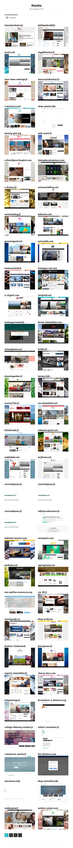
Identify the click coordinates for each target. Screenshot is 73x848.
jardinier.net (11, 565)
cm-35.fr (42, 592)
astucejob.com (45, 241)
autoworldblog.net (48, 187)
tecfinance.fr (44, 457)
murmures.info (12, 781)
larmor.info (44, 376)
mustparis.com (46, 538)
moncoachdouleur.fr (48, 79)
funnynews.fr (45, 646)
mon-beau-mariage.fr (16, 79)
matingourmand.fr (14, 322)
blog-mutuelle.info (48, 781)
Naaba (36, 5)
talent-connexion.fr (48, 727)
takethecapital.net (48, 430)
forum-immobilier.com (50, 322)
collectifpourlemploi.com (18, 160)
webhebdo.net (12, 457)
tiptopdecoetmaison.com (51, 160)
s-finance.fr (11, 187)
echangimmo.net (13, 349)
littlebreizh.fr (12, 430)
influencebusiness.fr (49, 511)
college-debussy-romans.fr (19, 727)
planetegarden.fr (14, 376)
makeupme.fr (12, 808)
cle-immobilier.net (47, 403)
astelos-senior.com (48, 808)
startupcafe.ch (12, 619)
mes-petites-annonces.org (18, 592)
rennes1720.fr (12, 403)
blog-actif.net (45, 619)
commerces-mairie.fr (15, 754)
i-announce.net (13, 106)
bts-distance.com (47, 754)
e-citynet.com (12, 295)
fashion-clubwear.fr (15, 646)
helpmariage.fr (12, 700)
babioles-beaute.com (16, 538)
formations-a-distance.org (52, 700)
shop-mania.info (47, 106)
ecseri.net (10, 52)
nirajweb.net (45, 295)
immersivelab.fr (13, 268)
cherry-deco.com (47, 673)
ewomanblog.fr (13, 214)
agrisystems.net (46, 565)
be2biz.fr (42, 349)
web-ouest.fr (45, 133)
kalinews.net (45, 214)
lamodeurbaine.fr (14, 25)
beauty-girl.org (13, 133)
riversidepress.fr (13, 484)
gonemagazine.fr (14, 241)
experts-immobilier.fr (16, 673)
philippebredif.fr (46, 25)
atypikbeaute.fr (46, 52)
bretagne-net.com (47, 268)
